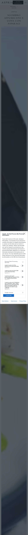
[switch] (22, 265)
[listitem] (14, 262)
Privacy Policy (22, 301)
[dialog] (14, 267)
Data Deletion (5, 301)
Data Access (14, 301)
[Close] (24, 234)
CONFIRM (9, 295)
